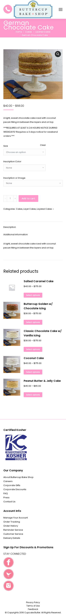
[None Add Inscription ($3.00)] (33, 184)
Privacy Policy (33, 602)
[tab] (33, 225)
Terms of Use (33, 605)
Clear (43, 145)
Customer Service (13, 534)
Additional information (15, 234)
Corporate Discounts (14, 489)
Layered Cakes (44, 208)
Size (5, 146)
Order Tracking (11, 521)
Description (9, 227)
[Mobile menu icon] (61, 9)
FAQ (5, 493)
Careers (8, 481)
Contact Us (9, 501)
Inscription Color (12, 161)
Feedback (33, 609)
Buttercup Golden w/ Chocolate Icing (38, 306)
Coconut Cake (34, 358)
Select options (33, 295)
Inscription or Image (14, 178)
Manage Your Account (15, 517)
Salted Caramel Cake (38, 281)
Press (6, 497)
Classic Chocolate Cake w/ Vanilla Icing (43, 333)
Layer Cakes (29, 208)
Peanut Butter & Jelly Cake (42, 381)
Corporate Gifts (11, 485)
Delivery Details (11, 538)
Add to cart (28, 198)
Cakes (19, 208)
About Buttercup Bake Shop (18, 477)
